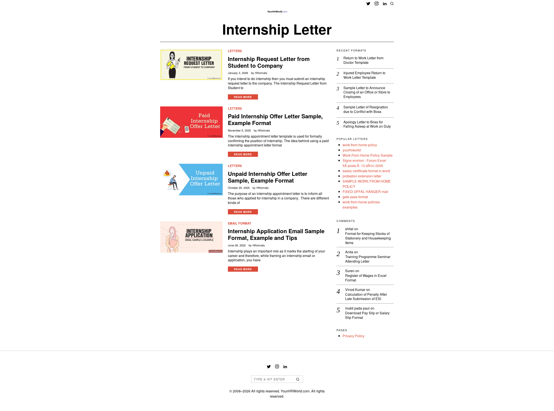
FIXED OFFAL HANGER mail (365, 191)
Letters (235, 51)
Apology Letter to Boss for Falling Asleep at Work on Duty (367, 124)
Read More (243, 97)
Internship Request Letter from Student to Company (269, 62)
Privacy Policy (353, 335)
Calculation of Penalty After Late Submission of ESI (366, 296)
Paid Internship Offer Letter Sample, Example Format (275, 119)
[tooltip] (368, 3)
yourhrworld (352, 150)
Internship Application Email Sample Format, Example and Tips (276, 234)
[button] (298, 379)
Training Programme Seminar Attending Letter (367, 259)
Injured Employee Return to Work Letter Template (364, 75)
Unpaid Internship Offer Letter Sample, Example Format (267, 177)
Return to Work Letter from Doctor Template (363, 60)
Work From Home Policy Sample (368, 155)
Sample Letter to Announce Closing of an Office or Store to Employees (366, 92)
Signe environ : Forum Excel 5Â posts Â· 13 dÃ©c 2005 (364, 163)
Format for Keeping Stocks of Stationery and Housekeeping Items (368, 238)
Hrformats (261, 73)
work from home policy (360, 144)
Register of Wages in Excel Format (366, 278)
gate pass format (355, 196)
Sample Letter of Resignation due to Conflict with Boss (365, 109)
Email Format (239, 223)
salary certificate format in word (366, 170)
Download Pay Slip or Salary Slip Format (367, 315)
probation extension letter (362, 175)
